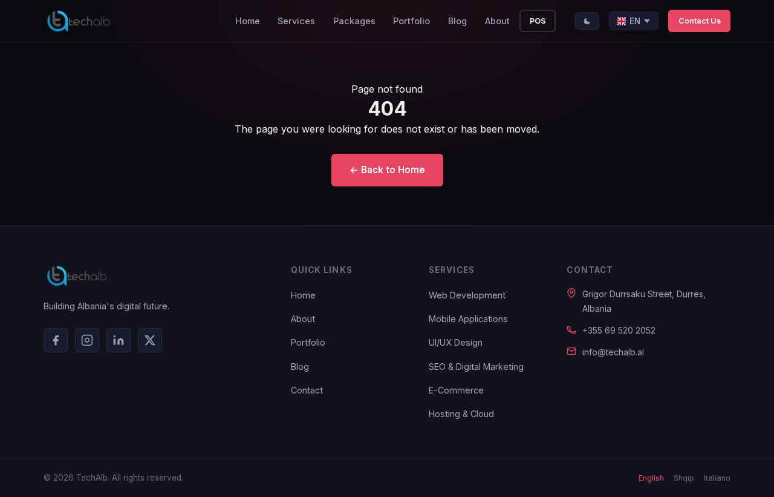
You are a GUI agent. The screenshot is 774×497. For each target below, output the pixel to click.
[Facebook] (56, 340)
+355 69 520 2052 (618, 330)
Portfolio (411, 21)
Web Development (467, 295)
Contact (307, 390)
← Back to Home (387, 170)
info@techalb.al (613, 352)
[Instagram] (87, 340)
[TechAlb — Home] (78, 21)
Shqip (684, 477)
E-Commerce (456, 390)
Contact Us (699, 20)
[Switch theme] (587, 21)
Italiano (717, 477)
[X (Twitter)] (150, 340)
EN (634, 21)
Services (296, 21)
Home (247, 21)
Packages (354, 21)
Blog (457, 21)
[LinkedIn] (118, 340)
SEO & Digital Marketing (476, 366)
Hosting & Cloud (461, 414)
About (497, 21)
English (651, 477)
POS (538, 20)
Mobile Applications (468, 319)
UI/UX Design (456, 342)
